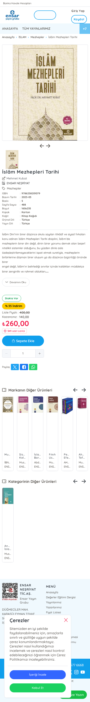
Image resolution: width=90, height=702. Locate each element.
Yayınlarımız (53, 602)
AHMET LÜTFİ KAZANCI (67, 462)
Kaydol (79, 19)
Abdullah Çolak (37, 462)
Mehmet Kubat (16, 178)
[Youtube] (83, 672)
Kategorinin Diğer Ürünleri (31, 481)
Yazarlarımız (54, 607)
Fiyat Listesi (53, 612)
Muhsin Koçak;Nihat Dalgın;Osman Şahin (52, 462)
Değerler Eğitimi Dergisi (61, 597)
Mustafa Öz (7, 553)
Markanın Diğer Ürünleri (29, 390)
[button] (6, 353)
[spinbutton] (23, 353)
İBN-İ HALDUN (7, 462)
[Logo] (15, 15)
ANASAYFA (10, 29)
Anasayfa (52, 592)
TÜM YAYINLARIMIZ (36, 29)
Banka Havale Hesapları (17, 3)
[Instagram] (76, 672)
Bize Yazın (76, 695)
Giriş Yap (78, 11)
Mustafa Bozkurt (22, 462)
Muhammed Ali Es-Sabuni (82, 462)
